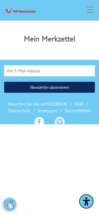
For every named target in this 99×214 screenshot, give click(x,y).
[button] (90, 11)
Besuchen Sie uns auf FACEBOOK (37, 104)
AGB (79, 104)
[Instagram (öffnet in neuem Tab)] (60, 122)
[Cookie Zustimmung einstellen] (9, 204)
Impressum (47, 110)
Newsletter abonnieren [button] (49, 87)
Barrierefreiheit (78, 110)
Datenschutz (19, 110)
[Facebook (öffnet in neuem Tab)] (39, 122)
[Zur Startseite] (21, 10)
